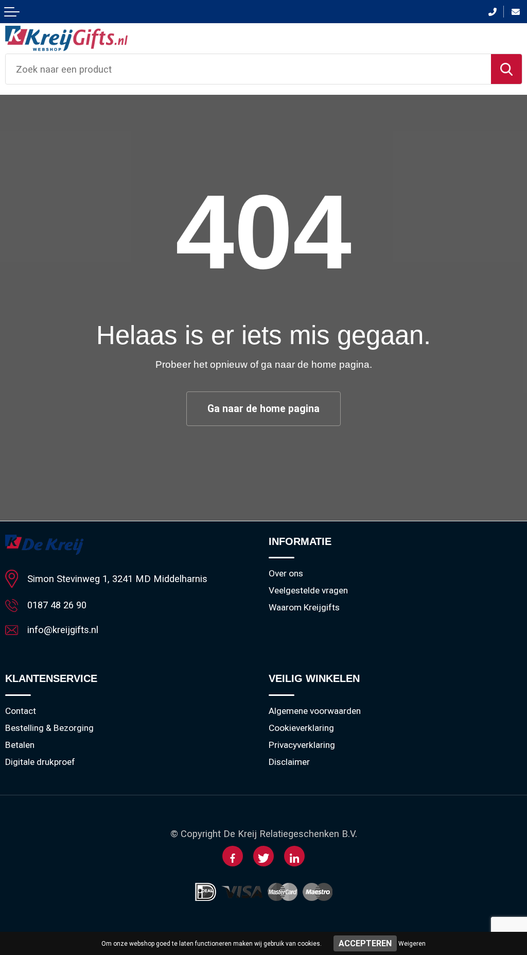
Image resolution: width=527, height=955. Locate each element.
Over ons (286, 573)
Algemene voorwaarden (315, 710)
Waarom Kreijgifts (304, 607)
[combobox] (248, 69)
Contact (20, 710)
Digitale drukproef (40, 761)
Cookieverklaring (301, 727)
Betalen (19, 744)
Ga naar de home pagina (263, 409)
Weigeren (412, 943)
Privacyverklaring (302, 744)
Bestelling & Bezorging (49, 727)
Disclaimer (289, 761)
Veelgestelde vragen (308, 590)
